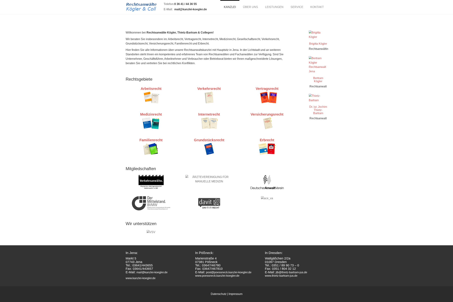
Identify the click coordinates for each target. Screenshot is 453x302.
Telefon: (169, 3)
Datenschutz (218, 293)
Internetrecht (209, 114)
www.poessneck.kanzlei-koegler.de (217, 275)
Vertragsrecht (267, 89)
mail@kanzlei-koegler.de (190, 9)
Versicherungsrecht (267, 114)
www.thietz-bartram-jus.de (281, 275)
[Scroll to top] (441, 290)
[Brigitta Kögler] (318, 34)
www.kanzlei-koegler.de (141, 278)
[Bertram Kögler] (318, 65)
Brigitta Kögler (318, 43)
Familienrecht (151, 140)
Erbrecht (267, 140)
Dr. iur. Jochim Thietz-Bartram (318, 109)
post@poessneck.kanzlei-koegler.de (228, 272)
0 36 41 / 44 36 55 (185, 3)
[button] (250, 7)
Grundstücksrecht (209, 140)
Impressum (235, 293)
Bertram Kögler (318, 80)
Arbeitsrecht (151, 89)
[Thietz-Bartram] (318, 98)
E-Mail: (168, 9)
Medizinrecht (151, 114)
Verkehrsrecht (209, 89)
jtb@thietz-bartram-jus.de (291, 272)
